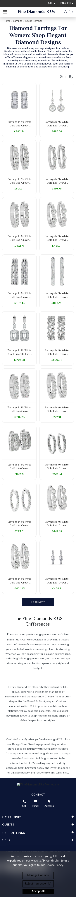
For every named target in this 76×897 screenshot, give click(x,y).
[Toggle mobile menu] (5, 12)
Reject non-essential (38, 884)
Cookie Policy (54, 865)
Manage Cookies (38, 875)
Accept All (38, 891)
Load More (38, 602)
